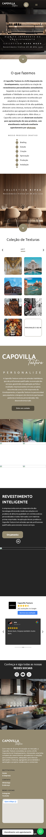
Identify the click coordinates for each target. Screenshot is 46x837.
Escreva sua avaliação (27, 613)
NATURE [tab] (23, 249)
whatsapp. (31, 128)
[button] (36, 5)
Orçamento (13, 534)
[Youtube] (23, 674)
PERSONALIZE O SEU (32, 328)
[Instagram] (17, 674)
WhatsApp (6, 783)
